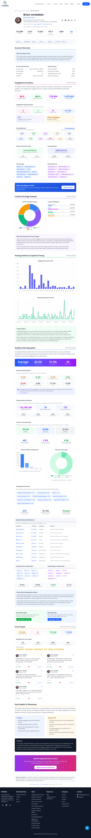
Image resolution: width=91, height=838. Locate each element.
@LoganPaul (19, 547)
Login (78, 4)
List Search (34, 814)
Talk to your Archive (36, 801)
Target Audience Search (37, 795)
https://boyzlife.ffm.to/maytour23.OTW (43, 24)
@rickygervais (19, 533)
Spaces (18, 801)
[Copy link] (75, 20)
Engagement (27, 41)
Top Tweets (57, 41)
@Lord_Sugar (19, 554)
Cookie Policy (65, 806)
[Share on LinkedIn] (65, 20)
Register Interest (68, 187)
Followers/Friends (21, 795)
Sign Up (86, 4)
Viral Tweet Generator (37, 806)
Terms (63, 801)
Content (33, 41)
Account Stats (26, 10)
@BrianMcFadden (29, 18)
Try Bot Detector (23, 393)
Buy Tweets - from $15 (54, 619)
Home (16, 10)
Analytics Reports (36, 808)
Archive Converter (36, 799)
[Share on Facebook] (68, 20)
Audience (50, 41)
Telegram (81, 797)
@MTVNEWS (19, 557)
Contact (64, 799)
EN (72, 4)
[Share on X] (62, 20)
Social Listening (35, 827)
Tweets (18, 797)
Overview (18, 41)
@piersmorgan (20, 543)
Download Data (39, 4)
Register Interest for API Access (45, 767)
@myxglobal (19, 550)
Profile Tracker (35, 825)
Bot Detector (34, 804)
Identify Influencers (36, 797)
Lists (17, 799)
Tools (48, 4)
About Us (64, 797)
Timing (41, 41)
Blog (61, 4)
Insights (63, 41)
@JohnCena (19, 536)
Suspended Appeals (36, 817)
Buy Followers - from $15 (24, 619)
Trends (66, 4)
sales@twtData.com (84, 795)
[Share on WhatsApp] (72, 20)
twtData (46, 784)
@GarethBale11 (20, 529)
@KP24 (18, 560)
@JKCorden (19, 540)
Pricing (55, 4)
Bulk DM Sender (35, 823)
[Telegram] (87, 828)
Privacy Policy (65, 804)
